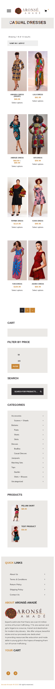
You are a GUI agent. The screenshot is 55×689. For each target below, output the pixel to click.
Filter (15, 366)
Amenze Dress (17, 158)
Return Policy (15, 584)
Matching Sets (17, 463)
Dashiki (17, 472)
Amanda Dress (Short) (17, 95)
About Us (14, 574)
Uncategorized (17, 481)
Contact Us (14, 595)
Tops (13, 467)
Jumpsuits (15, 458)
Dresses (14, 444)
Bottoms (14, 425)
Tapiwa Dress (17, 221)
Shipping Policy (16, 590)
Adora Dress (38, 284)
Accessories (16, 416)
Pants (16, 430)
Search (40, 391)
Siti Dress (37, 158)
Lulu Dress (38, 94)
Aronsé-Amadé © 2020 (10, 685)
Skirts (16, 439)
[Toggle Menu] (9, 11)
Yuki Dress (17, 284)
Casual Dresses (20, 453)
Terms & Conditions (18, 579)
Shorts (16, 435)
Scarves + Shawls (21, 421)
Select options (17, 103)
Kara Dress (37, 221)
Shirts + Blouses (21, 477)
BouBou (17, 449)
